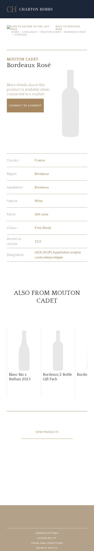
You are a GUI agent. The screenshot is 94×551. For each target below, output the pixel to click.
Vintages (21, 34)
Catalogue (29, 32)
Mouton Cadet (51, 32)
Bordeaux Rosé (75, 32)
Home (15, 32)
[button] (29, 9)
